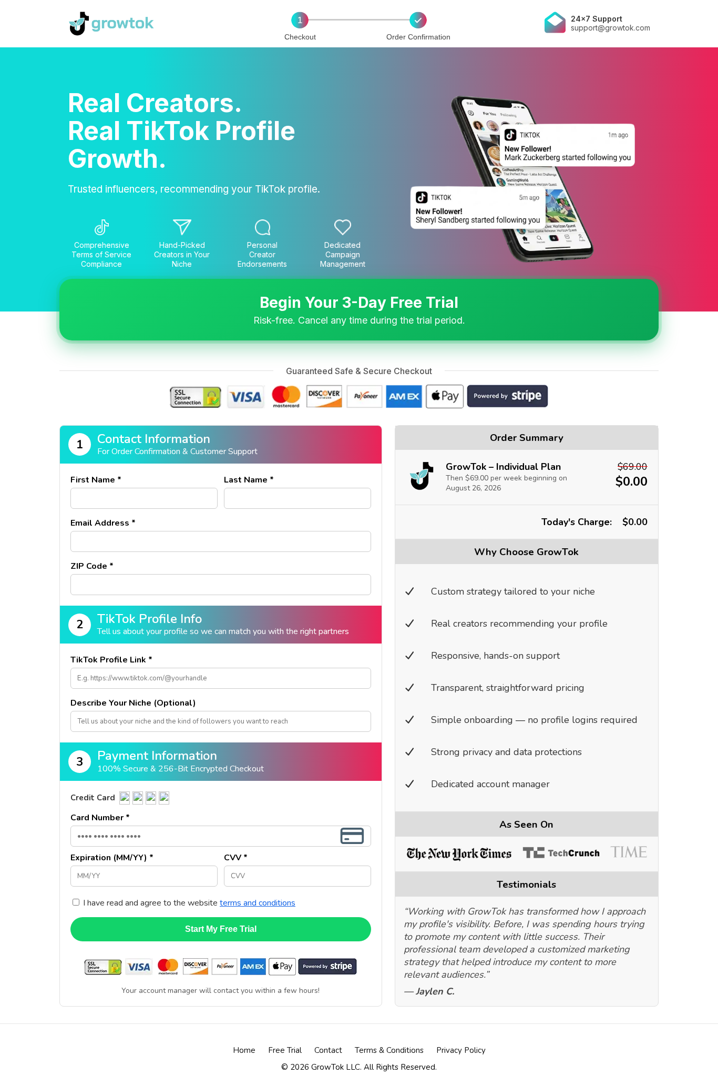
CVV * (236, 857)
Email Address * (103, 523)
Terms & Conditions (389, 1050)
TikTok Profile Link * (111, 660)
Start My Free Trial (221, 929)
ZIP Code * (92, 566)
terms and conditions (257, 903)
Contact (328, 1050)
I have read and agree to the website (188, 903)
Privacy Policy (461, 1050)
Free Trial (285, 1050)
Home (244, 1050)
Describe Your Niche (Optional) (133, 703)
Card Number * (100, 817)
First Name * (95, 480)
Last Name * (249, 480)
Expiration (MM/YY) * (111, 857)
